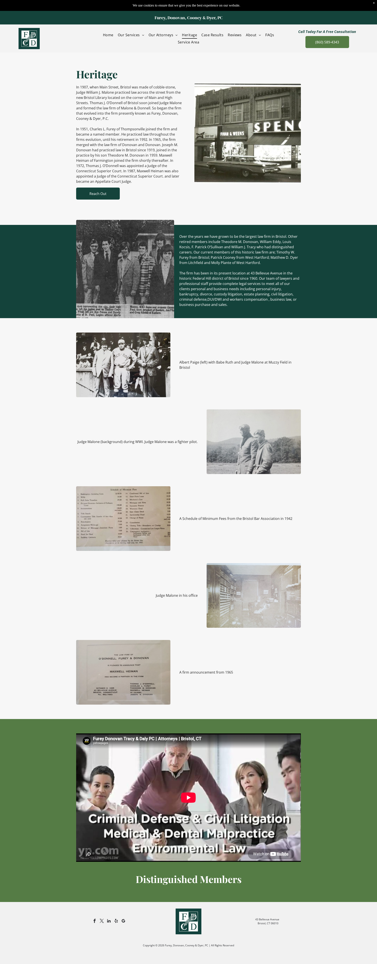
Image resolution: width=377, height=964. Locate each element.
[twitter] (102, 921)
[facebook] (94, 921)
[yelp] (116, 921)
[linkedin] (109, 921)
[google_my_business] (123, 921)
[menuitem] (108, 34)
